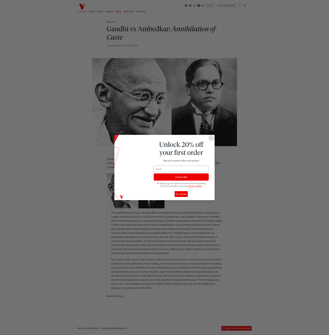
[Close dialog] (211, 138)
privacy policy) (195, 186)
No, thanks (181, 194)
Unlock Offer (181, 177)
